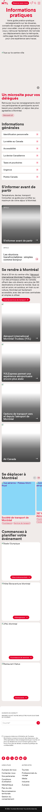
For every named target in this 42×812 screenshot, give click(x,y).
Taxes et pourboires (12, 162)
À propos (25, 785)
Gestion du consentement (8, 797)
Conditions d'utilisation (6, 780)
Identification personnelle (15, 134)
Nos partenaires (8, 776)
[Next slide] (38, 477)
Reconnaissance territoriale (9, 792)
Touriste (25, 770)
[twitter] (12, 758)
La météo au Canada (13, 141)
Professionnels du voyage (29, 774)
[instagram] (7, 758)
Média (24, 778)
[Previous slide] (34, 477)
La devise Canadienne (14, 155)
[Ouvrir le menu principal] (39, 3)
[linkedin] (20, 758)
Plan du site (7, 788)
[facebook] (3, 758)
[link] (20, 3)
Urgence (7, 169)
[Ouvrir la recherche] (35, 3)
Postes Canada (10, 176)
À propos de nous (9, 770)
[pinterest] (25, 758)
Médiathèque (7, 785)
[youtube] (16, 758)
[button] (38, 88)
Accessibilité (9, 148)
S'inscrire (38, 723)
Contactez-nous (8, 773)
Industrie (25, 781)
